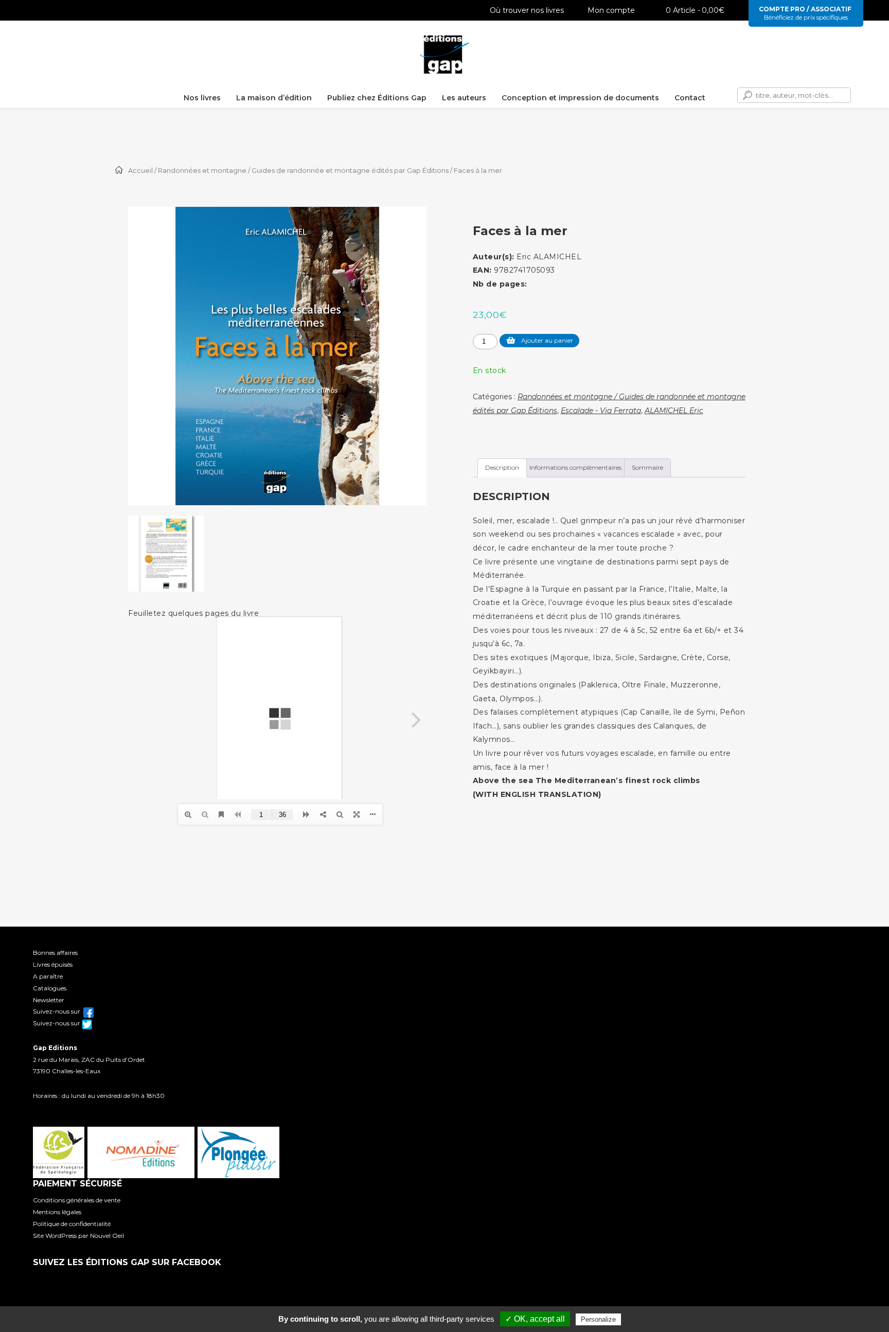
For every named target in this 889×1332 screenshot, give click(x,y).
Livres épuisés (53, 964)
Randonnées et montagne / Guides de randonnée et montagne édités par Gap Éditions (303, 170)
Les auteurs (464, 97)
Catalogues (49, 988)
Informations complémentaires (575, 467)
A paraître (48, 976)
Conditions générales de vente (76, 1200)
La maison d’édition (274, 97)
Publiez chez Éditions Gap (376, 97)
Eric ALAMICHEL (549, 256)
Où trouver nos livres (527, 10)
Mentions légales (57, 1212)
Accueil (140, 170)
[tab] (502, 467)
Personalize (598, 1319)
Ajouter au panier (547, 340)
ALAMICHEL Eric (674, 410)
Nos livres (202, 97)
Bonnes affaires (55, 952)
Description (502, 467)
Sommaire (647, 467)
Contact (689, 97)
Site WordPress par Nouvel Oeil (78, 1235)
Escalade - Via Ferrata (601, 410)
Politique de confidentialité (72, 1224)
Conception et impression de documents (580, 97)
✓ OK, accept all (535, 1319)
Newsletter (48, 1000)
